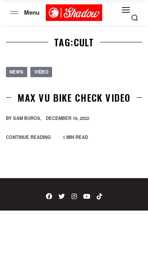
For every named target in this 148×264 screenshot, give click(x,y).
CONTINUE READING (28, 136)
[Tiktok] (99, 196)
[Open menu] (14, 12)
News (16, 71)
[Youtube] (87, 196)
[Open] (126, 10)
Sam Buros (26, 118)
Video (41, 71)
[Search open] (134, 17)
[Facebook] (49, 196)
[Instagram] (74, 196)
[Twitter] (61, 196)
